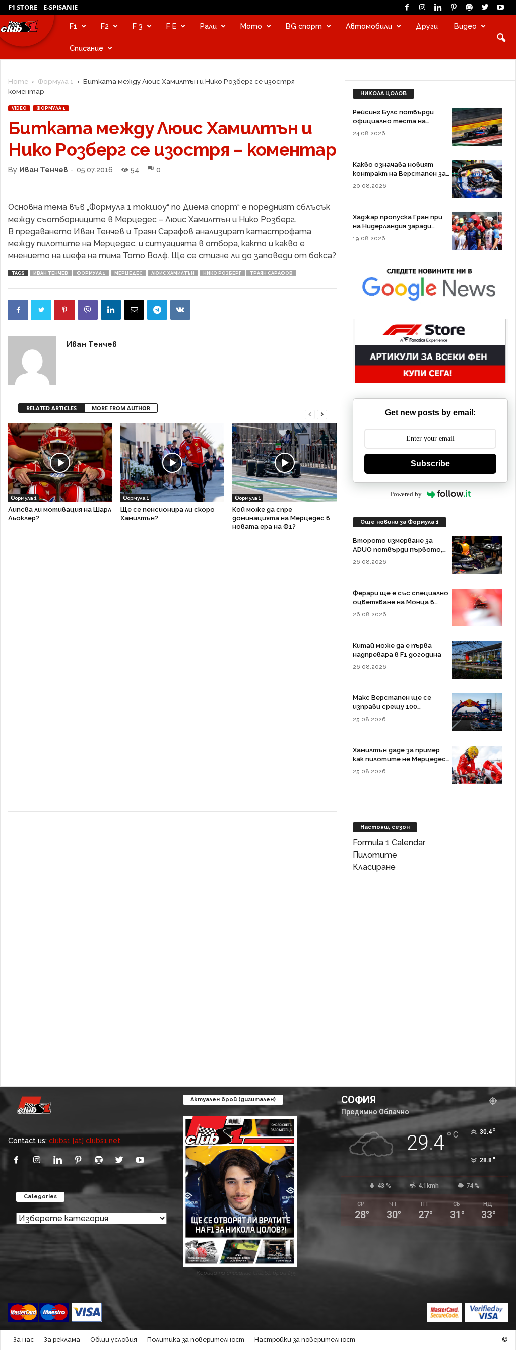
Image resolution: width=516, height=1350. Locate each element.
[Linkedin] (438, 7)
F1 (73, 26)
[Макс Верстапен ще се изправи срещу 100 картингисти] (477, 712)
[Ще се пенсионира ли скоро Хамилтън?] (172, 462)
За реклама (62, 1339)
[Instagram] (422, 7)
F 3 (138, 26)
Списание (86, 48)
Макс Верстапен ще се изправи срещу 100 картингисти (392, 707)
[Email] (134, 310)
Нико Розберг (222, 273)
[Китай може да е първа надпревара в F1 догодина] (477, 660)
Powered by (406, 494)
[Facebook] (407, 7)
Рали (208, 26)
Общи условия (113, 1339)
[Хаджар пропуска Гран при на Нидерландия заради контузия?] (477, 231)
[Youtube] (500, 7)
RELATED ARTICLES (51, 408)
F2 (105, 26)
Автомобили (369, 26)
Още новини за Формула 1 (399, 522)
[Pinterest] (453, 7)
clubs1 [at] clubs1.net (84, 1140)
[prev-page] (310, 413)
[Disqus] (172, 676)
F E (171, 26)
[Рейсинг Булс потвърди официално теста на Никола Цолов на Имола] (477, 127)
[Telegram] (157, 310)
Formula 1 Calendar (389, 842)
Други (427, 26)
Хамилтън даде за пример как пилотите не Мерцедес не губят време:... (399, 759)
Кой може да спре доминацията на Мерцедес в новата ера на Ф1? (281, 518)
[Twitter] (485, 7)
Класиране (374, 867)
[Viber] (88, 310)
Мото (251, 26)
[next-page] (322, 413)
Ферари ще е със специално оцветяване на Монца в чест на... (400, 602)
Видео (465, 26)
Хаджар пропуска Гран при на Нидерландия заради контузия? (397, 226)
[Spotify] (469, 7)
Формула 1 (56, 81)
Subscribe (430, 463)
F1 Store (22, 7)
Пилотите (375, 855)
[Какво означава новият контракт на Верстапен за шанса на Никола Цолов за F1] (477, 179)
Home (18, 81)
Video (19, 108)
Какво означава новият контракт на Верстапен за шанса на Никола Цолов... (399, 173)
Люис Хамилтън (173, 273)
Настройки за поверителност (304, 1339)
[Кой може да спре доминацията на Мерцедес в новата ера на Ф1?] (284, 462)
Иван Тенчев (43, 169)
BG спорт (304, 26)
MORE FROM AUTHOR (121, 408)
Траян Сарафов (271, 273)
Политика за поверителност (195, 1339)
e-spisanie (60, 7)
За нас (23, 1339)
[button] (501, 37)
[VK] (180, 310)
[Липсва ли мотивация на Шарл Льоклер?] (60, 462)
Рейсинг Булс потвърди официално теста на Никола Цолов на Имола (393, 121)
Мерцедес (128, 273)
